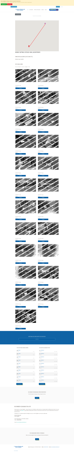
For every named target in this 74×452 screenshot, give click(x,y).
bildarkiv (22, 410)
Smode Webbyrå (16, 450)
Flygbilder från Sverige (13, 6)
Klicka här (37, 339)
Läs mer (37, 397)
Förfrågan (20, 88)
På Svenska (58, 6)
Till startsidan (18, 14)
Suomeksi (61, 6)
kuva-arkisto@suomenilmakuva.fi (21, 422)
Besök (37, 439)
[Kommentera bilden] (25, 77)
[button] (28, 46)
